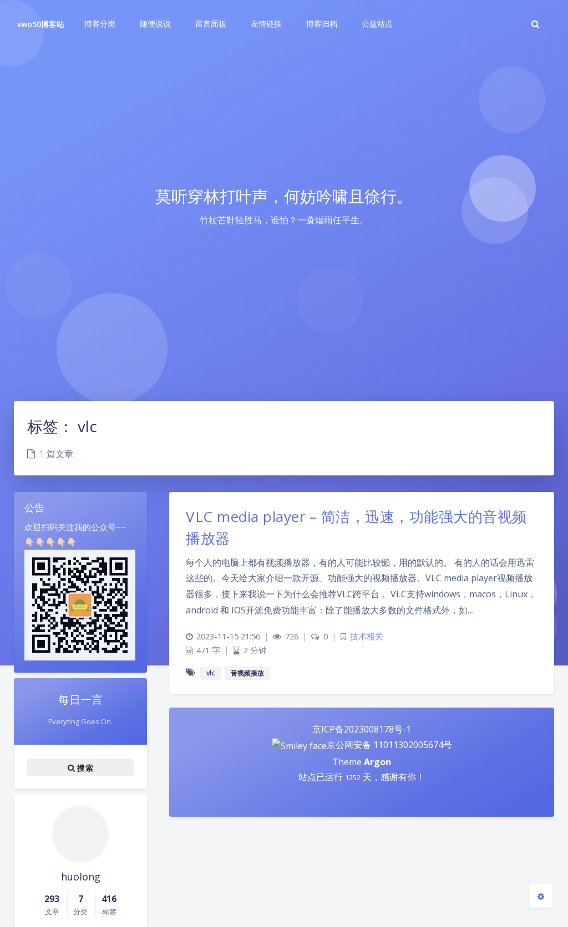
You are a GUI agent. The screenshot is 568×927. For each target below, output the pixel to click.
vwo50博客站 (40, 24)
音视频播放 (247, 673)
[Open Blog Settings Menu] (540, 896)
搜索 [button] (84, 767)
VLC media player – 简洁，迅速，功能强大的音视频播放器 (356, 527)
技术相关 (366, 636)
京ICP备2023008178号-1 (361, 729)
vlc (210, 673)
